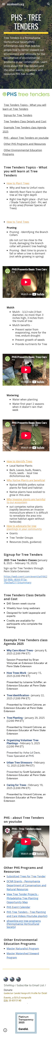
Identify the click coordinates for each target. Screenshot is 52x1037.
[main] (26, 44)
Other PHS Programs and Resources (25, 144)
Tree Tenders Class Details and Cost (25, 121)
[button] (3, 4)
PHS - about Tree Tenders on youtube (26, 138)
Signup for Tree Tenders (18, 115)
